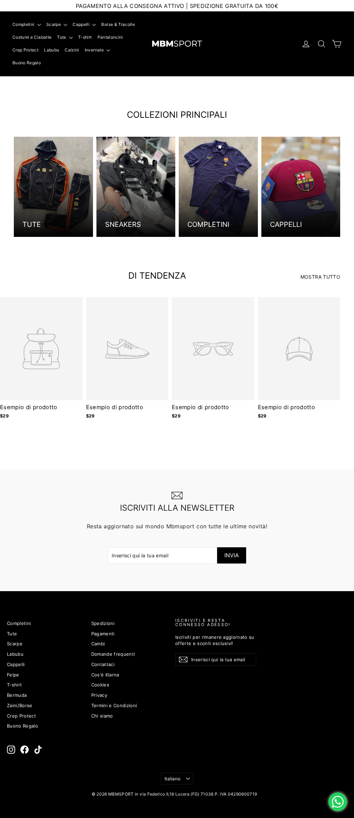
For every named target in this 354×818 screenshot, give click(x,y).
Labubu (51, 49)
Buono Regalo (26, 62)
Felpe (13, 674)
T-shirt (85, 37)
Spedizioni (103, 623)
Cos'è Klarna (105, 674)
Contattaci (103, 664)
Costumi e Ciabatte (32, 37)
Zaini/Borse (19, 705)
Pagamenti (103, 633)
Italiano (173, 778)
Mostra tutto (320, 277)
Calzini (72, 49)
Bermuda (17, 695)
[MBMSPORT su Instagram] (11, 749)
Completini (24, 24)
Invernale (95, 49)
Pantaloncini (110, 37)
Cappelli (82, 24)
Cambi (98, 643)
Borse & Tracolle (118, 24)
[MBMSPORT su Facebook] (24, 749)
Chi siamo (102, 716)
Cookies (100, 684)
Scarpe (54, 24)
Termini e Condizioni (114, 705)
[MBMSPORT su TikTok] (38, 749)
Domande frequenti (113, 654)
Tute (62, 37)
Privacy (99, 695)
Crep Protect (25, 49)
